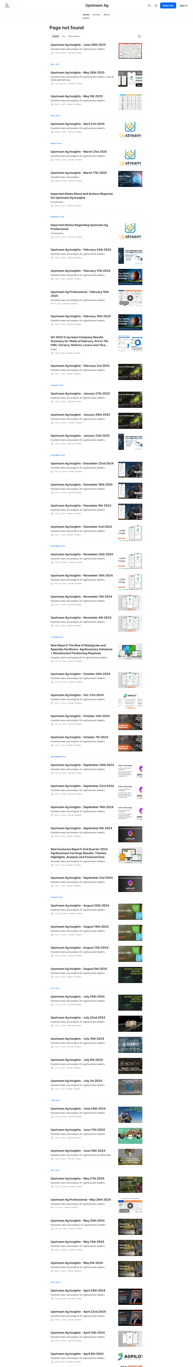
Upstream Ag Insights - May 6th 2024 (77, 1263)
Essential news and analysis (65, 176)
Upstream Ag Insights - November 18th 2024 (82, 575)
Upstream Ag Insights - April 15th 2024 (78, 1332)
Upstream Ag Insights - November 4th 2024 (81, 617)
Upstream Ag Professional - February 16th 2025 (80, 294)
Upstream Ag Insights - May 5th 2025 (77, 96)
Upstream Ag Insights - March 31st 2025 (79, 151)
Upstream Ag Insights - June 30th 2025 (78, 45)
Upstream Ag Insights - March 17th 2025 (79, 173)
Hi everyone (57, 201)
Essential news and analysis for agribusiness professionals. (81, 1154)
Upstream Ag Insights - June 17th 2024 (78, 1129)
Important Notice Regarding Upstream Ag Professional (79, 227)
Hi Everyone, (57, 233)
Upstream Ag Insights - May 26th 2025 (77, 72)
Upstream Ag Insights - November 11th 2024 (81, 596)
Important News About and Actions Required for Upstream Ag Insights (82, 195)
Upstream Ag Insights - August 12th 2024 (79, 947)
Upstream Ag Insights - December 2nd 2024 (81, 526)
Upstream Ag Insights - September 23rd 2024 (82, 786)
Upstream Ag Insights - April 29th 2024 (78, 1290)
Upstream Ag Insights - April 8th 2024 (77, 1354)
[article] (96, 51)
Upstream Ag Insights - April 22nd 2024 (78, 1311)
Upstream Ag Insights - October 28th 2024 (80, 674)
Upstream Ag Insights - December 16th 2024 (82, 484)
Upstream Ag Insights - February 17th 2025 (80, 271)
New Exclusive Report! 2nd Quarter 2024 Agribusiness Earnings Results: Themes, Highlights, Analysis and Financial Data (79, 853)
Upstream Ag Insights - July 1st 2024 (76, 1081)
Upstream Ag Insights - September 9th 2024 (81, 828)
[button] (86, 14)
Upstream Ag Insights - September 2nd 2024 (82, 877)
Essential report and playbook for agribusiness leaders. (79, 657)
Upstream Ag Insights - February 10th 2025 (81, 316)
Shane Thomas (75, 53)
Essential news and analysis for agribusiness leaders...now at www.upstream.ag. (82, 78)
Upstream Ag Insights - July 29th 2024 (78, 996)
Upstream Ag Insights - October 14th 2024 (80, 716)
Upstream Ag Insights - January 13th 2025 (80, 435)
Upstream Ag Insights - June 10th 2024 (78, 1150)
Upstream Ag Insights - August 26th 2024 (80, 905)
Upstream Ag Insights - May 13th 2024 (77, 1241)
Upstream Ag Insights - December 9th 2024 (81, 505)
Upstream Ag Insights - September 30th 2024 (82, 765)
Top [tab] (63, 36)
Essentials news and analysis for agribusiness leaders (78, 1224)
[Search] (149, 5)
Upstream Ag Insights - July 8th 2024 (77, 1060)
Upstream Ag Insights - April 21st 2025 (77, 124)
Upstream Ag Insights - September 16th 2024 (82, 807)
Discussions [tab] (73, 36)
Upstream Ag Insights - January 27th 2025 (80, 393)
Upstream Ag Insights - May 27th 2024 (77, 1178)
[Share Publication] (156, 5)
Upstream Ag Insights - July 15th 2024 (77, 1038)
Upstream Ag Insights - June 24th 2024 (78, 1108)
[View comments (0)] (74, 57)
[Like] (53, 136)
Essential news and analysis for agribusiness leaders (78, 274)
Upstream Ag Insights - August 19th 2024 (80, 926)
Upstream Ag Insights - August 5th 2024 (79, 969)
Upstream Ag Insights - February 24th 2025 (81, 249)
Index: (54, 349)
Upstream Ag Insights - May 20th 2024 (78, 1220)
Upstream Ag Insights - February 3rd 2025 (80, 365)
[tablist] (66, 36)
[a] (130, 298)
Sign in (184, 5)
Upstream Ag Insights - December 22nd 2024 (82, 463)
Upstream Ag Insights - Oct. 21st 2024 (77, 695)
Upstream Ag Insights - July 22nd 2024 (78, 1017)
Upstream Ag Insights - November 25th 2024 (82, 554)
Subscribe (168, 5)
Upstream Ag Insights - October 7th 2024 (79, 737)
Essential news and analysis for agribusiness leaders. (78, 48)
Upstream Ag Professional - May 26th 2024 (81, 1199)
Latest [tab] (55, 36)
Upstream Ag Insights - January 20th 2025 (80, 414)
